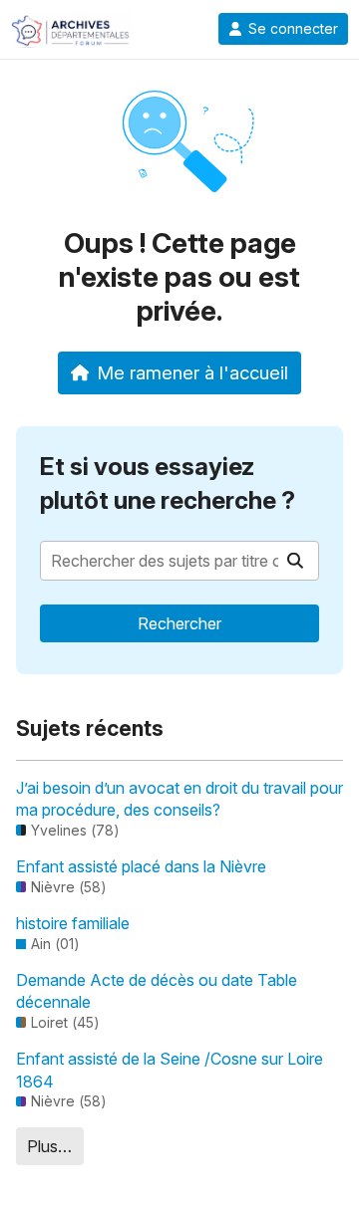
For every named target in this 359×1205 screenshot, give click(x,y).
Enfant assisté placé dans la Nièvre (141, 866)
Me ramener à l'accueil (192, 372)
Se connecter (293, 29)
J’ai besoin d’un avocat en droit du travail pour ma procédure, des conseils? (179, 799)
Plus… (49, 1146)
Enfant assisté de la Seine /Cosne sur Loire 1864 (169, 1069)
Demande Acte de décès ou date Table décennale (156, 991)
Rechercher (179, 623)
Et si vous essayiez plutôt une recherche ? (167, 483)
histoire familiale (73, 923)
